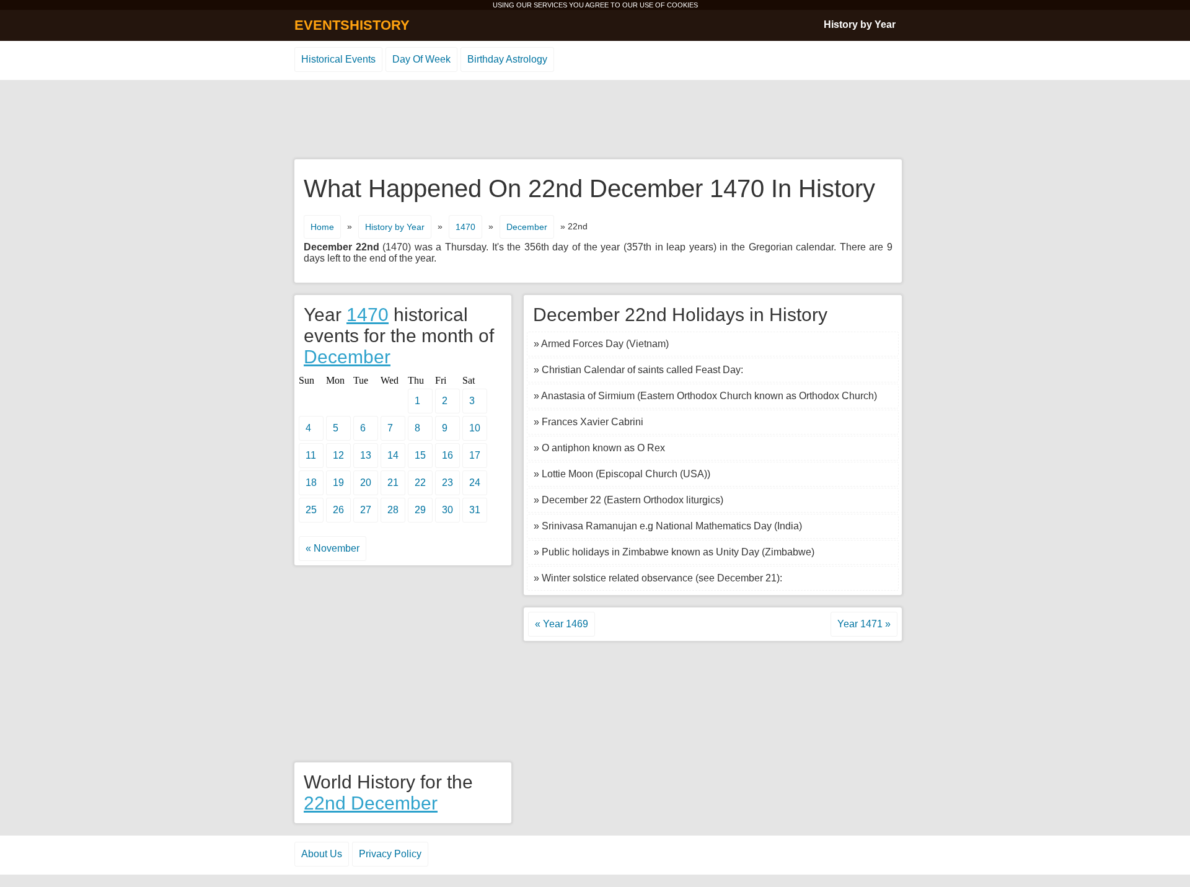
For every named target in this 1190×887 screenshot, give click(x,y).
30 (447, 510)
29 (420, 510)
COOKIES (682, 5)
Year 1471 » (864, 624)
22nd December (371, 803)
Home (322, 227)
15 (420, 455)
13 (365, 455)
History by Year (860, 24)
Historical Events (338, 59)
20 (365, 482)
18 (311, 482)
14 (393, 455)
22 (420, 482)
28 (393, 510)
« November (332, 548)
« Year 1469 (561, 624)
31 (474, 510)
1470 (465, 227)
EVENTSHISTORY (352, 25)
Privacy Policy (390, 854)
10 (474, 428)
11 (311, 455)
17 (474, 455)
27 (365, 510)
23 (447, 482)
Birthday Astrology (507, 59)
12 (338, 455)
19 (338, 482)
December (526, 227)
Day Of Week (421, 59)
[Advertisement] (595, 120)
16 (447, 455)
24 (474, 482)
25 (311, 510)
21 (393, 482)
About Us (321, 854)
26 (338, 510)
